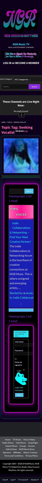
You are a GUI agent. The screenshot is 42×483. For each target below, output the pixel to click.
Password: (19, 350)
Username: (19, 342)
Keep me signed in (18, 363)
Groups (23, 446)
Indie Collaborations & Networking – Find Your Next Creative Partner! (20, 232)
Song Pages (33, 442)
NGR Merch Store (26, 449)
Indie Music (21, 442)
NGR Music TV (21, 44)
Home (7, 439)
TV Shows (17, 439)
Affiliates (17, 452)
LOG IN (7, 63)
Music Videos (29, 439)
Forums (31, 446)
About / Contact (30, 452)
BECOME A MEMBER (27, 63)
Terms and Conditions (13, 455)
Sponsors (7, 452)
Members (34, 480)
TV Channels (22, 480)
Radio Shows (8, 442)
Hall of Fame (11, 449)
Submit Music (11, 446)
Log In (19, 395)
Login (19, 371)
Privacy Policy (32, 455)
